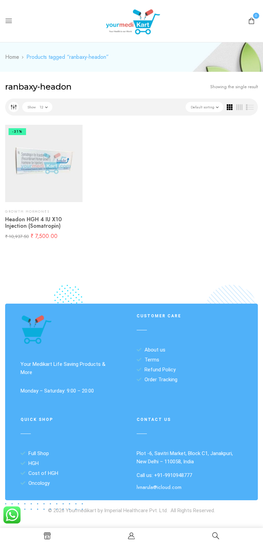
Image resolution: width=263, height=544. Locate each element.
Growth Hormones (27, 211)
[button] (251, 20)
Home (12, 57)
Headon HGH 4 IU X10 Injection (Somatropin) (33, 222)
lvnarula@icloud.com (159, 487)
